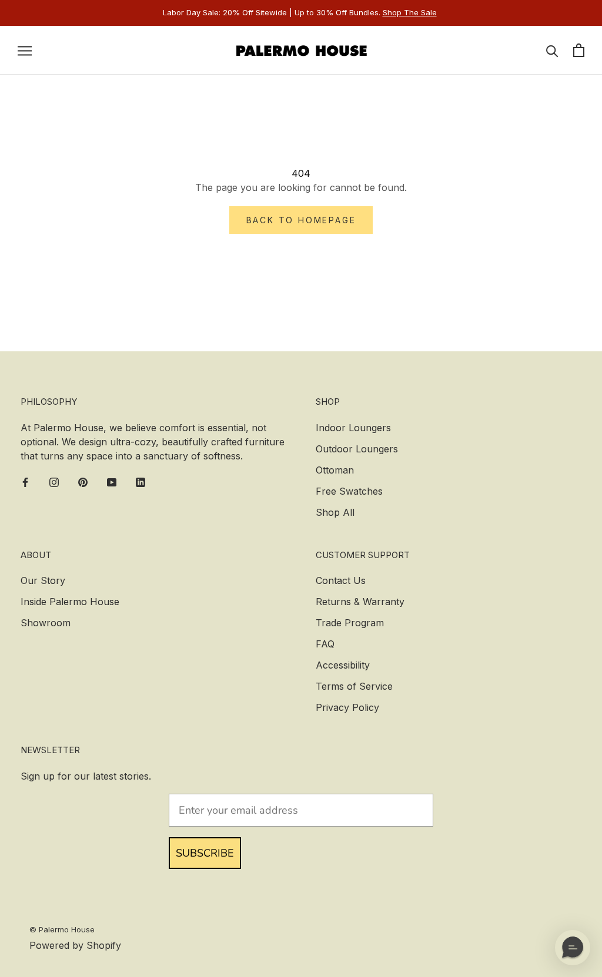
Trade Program (350, 623)
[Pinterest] (83, 482)
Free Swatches (349, 491)
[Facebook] (25, 482)
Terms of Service (354, 686)
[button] (572, 947)
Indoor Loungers (353, 428)
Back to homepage (301, 220)
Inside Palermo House (70, 601)
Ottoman (335, 470)
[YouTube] (111, 482)
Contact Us (341, 580)
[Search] (552, 50)
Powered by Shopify (75, 945)
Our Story (43, 580)
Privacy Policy (347, 707)
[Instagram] (54, 482)
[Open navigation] (25, 50)
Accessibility (343, 665)
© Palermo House (62, 929)
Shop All (335, 512)
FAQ (325, 644)
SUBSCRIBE (205, 853)
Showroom (46, 623)
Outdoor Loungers (357, 449)
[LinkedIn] (140, 482)
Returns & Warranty (360, 601)
